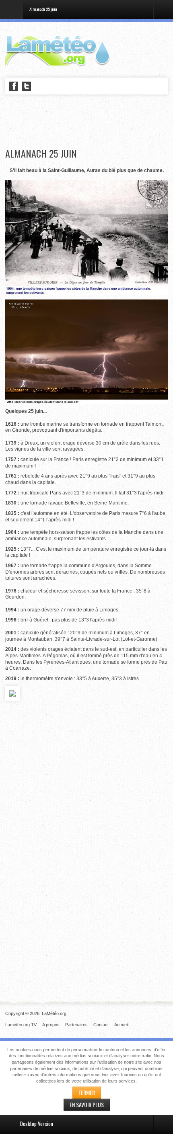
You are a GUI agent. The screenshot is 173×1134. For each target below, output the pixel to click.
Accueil (121, 1024)
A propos (51, 1024)
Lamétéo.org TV (21, 1024)
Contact (101, 1024)
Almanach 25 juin (41, 153)
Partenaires (76, 1024)
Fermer (86, 1092)
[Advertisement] (89, 121)
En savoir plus (87, 1104)
